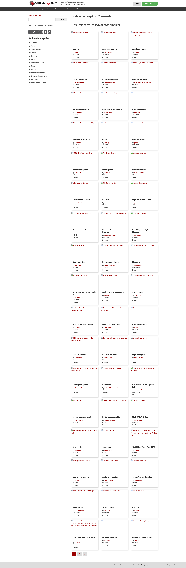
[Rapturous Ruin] (84, 252)
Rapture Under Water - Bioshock (111, 231)
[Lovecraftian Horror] (114, 528)
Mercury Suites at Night (82, 477)
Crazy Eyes (108, 112)
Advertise (58, 9)
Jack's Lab (106, 447)
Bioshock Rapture (109, 49)
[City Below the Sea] (114, 190)
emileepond (108, 295)
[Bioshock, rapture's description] (144, 70)
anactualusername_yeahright (145, 82)
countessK (79, 203)
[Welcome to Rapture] (84, 39)
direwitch (137, 295)
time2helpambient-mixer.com (172, 565)
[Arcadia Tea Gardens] (144, 130)
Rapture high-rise (139, 355)
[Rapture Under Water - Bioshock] (114, 220)
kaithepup (108, 52)
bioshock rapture (139, 170)
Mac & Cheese (139, 173)
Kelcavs (77, 327)
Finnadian (78, 357)
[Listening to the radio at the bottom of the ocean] (84, 375)
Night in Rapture (79, 355)
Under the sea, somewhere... (114, 292)
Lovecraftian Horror (110, 537)
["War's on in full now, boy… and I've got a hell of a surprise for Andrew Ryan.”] (144, 437)
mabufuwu (138, 480)
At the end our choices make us (84, 293)
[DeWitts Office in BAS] (144, 407)
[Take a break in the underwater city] (114, 345)
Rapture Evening (139, 109)
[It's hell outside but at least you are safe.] (84, 437)
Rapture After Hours (110, 262)
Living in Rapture (80, 79)
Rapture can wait (109, 355)
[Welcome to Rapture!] (84, 100)
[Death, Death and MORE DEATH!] (114, 407)
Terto (76, 52)
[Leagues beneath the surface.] (114, 252)
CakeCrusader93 (110, 420)
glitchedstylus (109, 265)
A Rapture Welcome (81, 109)
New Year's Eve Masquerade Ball (143, 386)
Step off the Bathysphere (142, 477)
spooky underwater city (82, 417)
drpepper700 (79, 143)
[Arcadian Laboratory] (144, 190)
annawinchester (110, 235)
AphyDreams (138, 357)
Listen (77, 44)
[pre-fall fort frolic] (144, 497)
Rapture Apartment (110, 79)
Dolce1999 (78, 388)
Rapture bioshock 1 (140, 324)
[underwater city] (114, 130)
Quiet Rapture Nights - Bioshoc (141, 231)
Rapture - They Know (81, 230)
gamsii (136, 143)
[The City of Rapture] (114, 282)
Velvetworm (79, 420)
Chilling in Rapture (80, 385)
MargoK (107, 510)
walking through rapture (83, 324)
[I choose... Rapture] (84, 282)
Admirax (137, 112)
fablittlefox (138, 420)
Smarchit (107, 327)
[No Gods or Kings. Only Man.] (144, 282)
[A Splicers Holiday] (114, 160)
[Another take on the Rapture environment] (144, 39)
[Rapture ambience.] (114, 39)
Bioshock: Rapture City (112, 109)
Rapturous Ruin (79, 262)
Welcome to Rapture (81, 139)
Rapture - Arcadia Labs (141, 200)
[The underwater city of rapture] (144, 252)
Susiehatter (79, 297)
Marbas (137, 52)
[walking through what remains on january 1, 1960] (84, 315)
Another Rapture (139, 49)
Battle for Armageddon (111, 417)
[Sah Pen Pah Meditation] (114, 497)
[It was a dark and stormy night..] (84, 497)
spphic (136, 510)
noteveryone (109, 480)
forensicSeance (110, 203)
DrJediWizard (79, 82)
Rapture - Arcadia (139, 139)
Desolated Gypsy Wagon (142, 537)
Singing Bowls (108, 507)
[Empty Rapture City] (114, 100)
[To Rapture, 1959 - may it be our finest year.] (114, 315)
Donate (69, 9)
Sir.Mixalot (78, 173)
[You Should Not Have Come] (84, 220)
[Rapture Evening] (144, 100)
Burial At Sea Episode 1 (111, 477)
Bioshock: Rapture (80, 170)
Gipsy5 (107, 540)
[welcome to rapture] (144, 160)
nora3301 (107, 173)
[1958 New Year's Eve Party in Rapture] (144, 375)
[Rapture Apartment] (114, 70)
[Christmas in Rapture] (84, 190)
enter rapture (137, 292)
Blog (41, 9)
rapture (105, 139)
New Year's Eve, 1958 (111, 324)
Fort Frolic (106, 385)
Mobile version (81, 9)
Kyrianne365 (79, 510)
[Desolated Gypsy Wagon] (144, 528)
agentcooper (79, 450)
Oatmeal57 (78, 265)
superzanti (138, 265)
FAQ (49, 9)
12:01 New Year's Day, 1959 (143, 447)
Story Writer (78, 507)
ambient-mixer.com (44, 3)
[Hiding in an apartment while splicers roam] (84, 345)
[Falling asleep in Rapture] (84, 467)
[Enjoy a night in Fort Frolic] (114, 375)
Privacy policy (118, 565)
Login (137, 3)
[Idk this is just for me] (144, 345)
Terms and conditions (130, 565)
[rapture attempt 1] (84, 407)
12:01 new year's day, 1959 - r (84, 539)
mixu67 (136, 327)
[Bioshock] (144, 315)
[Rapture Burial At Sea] (114, 467)
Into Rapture (107, 170)
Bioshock (136, 262)
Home (33, 9)
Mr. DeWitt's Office (140, 417)
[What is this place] (114, 437)
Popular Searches (34, 15)
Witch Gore (108, 357)
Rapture (76, 49)
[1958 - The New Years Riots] (84, 160)
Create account (149, 3)
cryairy (106, 143)
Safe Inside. (77, 447)
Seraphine (78, 112)
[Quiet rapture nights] (144, 220)
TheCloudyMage (110, 82)
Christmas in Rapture (81, 200)
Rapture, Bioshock (139, 79)
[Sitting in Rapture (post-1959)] (84, 130)
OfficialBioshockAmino (112, 388)
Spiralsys (137, 235)
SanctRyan (108, 450)
